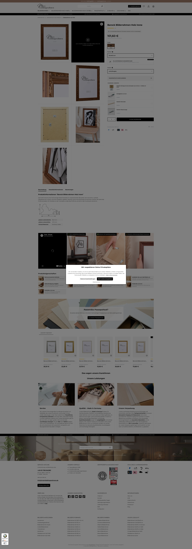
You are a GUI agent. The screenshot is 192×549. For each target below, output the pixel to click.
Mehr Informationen (111, 275)
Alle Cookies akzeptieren (105, 279)
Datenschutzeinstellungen (87, 279)
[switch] (5, 543)
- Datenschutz (96, 282)
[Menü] (7, 534)
